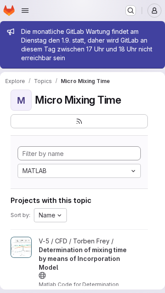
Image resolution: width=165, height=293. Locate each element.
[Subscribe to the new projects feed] (79, 121)
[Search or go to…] (130, 10)
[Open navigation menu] (25, 11)
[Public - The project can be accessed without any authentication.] (42, 275)
